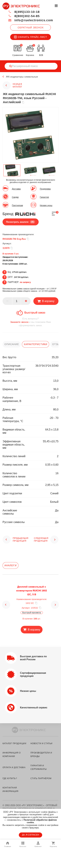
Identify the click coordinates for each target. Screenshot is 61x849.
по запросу (25, 282)
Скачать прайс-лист (32, 37)
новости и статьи (41, 743)
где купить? (10, 778)
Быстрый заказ (34, 312)
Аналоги (10, 565)
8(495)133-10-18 (26, 12)
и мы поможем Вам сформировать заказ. (30, 322)
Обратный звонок (31, 27)
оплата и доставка (14, 767)
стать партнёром (40, 778)
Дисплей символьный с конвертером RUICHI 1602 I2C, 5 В (31, 590)
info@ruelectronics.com (33, 20)
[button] (6, 605)
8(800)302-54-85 (26, 16)
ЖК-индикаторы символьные (22, 76)
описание (11, 344)
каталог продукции (14, 743)
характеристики (35, 344)
